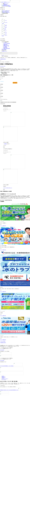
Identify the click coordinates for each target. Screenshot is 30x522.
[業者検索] (5, 13)
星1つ (2, 96)
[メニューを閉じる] (8, 53)
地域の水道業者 (4, 49)
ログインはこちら (3, 103)
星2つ (2, 93)
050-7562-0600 (2, 360)
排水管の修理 (5, 47)
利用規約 (5, 143)
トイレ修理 (5, 42)
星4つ (2, 87)
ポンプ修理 (5, 46)
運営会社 (3, 376)
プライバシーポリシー (5, 378)
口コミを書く (15, 82)
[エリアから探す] (2, 40)
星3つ (2, 90)
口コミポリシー (4, 379)
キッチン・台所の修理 (6, 43)
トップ (3, 55)
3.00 (2, 66)
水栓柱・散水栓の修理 (6, 48)
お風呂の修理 (5, 44)
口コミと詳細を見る (3, 225)
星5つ (2, 84)
